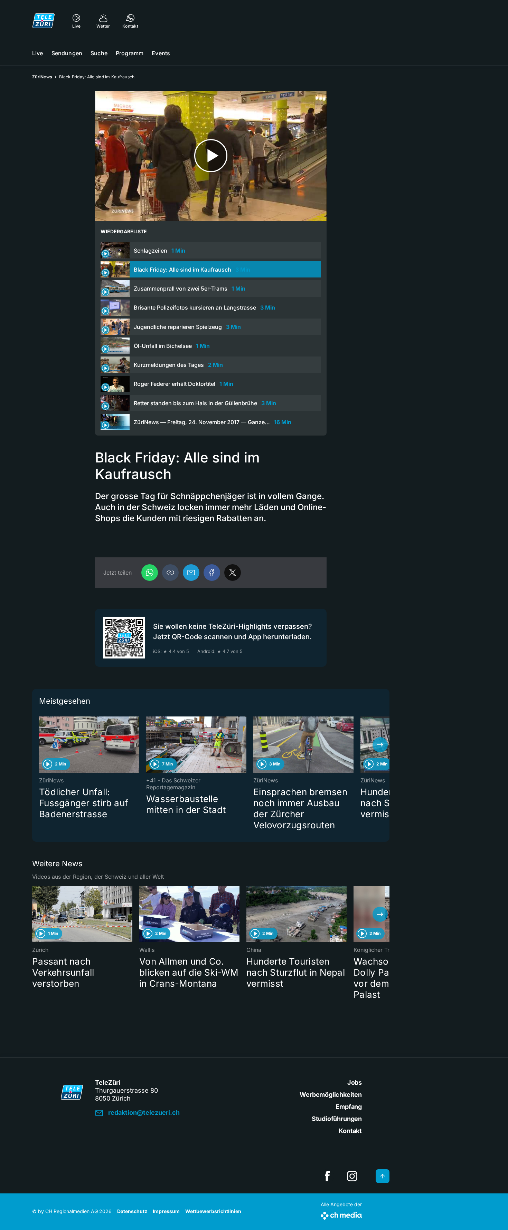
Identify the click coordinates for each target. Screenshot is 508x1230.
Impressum (166, 1211)
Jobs (354, 1082)
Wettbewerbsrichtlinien (213, 1211)
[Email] (191, 572)
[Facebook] (212, 572)
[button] (170, 572)
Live (37, 53)
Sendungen (66, 53)
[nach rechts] (380, 744)
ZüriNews (42, 76)
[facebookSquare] (327, 1176)
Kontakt (350, 1130)
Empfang (349, 1106)
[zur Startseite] (43, 20)
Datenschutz (132, 1211)
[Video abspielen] (211, 156)
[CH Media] (341, 1214)
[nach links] (41, 744)
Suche (99, 53)
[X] (232, 572)
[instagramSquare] (352, 1176)
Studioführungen (337, 1118)
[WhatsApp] (149, 572)
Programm (129, 53)
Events (161, 53)
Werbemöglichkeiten (331, 1094)
